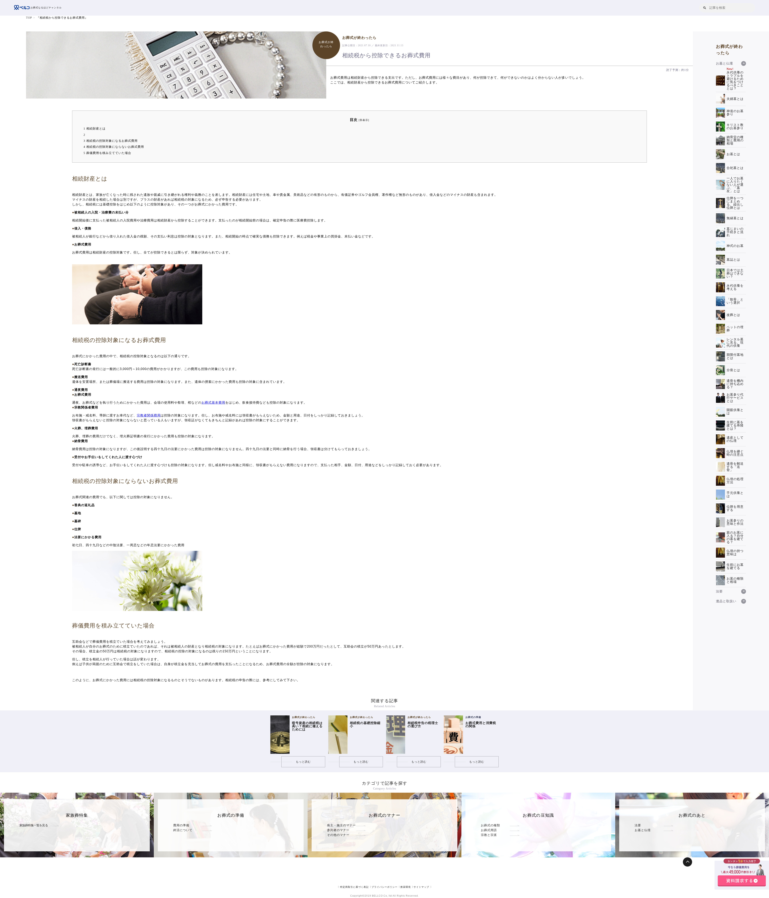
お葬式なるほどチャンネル (46, 7)
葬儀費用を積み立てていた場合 (107, 153)
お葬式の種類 (490, 825)
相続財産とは (95, 128)
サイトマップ (421, 887)
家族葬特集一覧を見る (33, 825)
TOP (29, 17)
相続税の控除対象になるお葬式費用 (111, 140)
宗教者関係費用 (149, 415)
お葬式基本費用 (213, 402)
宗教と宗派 (489, 835)
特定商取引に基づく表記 (354, 887)
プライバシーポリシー (384, 887)
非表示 (364, 120)
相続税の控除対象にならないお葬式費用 (114, 146)
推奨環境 (405, 887)
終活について (182, 830)
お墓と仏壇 (643, 830)
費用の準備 (181, 825)
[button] (705, 8)
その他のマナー (338, 835)
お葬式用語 (489, 830)
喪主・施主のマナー (341, 825)
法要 (638, 825)
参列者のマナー (338, 830)
